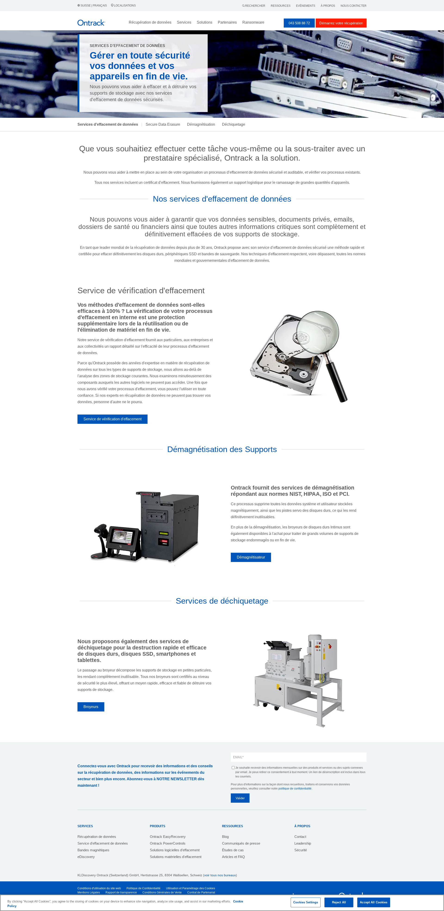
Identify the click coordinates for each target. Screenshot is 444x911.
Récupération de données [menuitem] (96, 837)
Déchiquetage (233, 124)
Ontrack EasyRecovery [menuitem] (168, 837)
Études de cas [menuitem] (233, 850)
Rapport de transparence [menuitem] (121, 892)
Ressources (280, 5)
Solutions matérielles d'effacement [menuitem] (175, 857)
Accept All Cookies (373, 902)
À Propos (328, 5)
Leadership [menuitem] (302, 843)
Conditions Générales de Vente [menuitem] (162, 892)
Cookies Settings (305, 902)
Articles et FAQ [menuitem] (233, 857)
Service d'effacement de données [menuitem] (102, 843)
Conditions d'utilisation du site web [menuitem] (99, 888)
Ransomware (253, 22)
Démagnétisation (201, 124)
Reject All (339, 902)
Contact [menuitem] (300, 837)
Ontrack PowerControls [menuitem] (167, 843)
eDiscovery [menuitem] (86, 857)
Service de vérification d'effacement (112, 419)
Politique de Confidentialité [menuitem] (143, 888)
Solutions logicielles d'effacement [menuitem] (175, 850)
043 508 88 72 (299, 23)
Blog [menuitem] (225, 837)
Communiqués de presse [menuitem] (241, 843)
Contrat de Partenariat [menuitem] (201, 892)
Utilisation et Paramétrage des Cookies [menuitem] (190, 888)
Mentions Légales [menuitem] (88, 892)
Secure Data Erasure (163, 124)
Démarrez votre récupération (341, 23)
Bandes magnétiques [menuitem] (93, 850)
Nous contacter (354, 5)
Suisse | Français (94, 5)
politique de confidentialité (294, 788)
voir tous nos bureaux (220, 875)
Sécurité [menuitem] (300, 850)
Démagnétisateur (251, 557)
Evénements (305, 5)
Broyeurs (90, 707)
